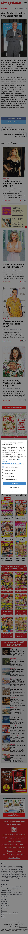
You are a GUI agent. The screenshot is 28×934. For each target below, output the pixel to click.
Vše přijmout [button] (14, 483)
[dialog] (14, 467)
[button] (14, 464)
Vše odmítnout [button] (14, 487)
